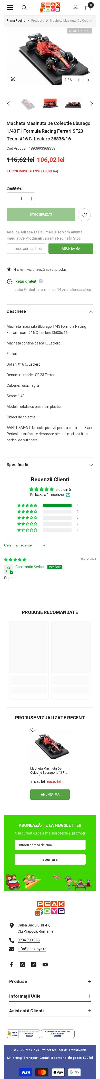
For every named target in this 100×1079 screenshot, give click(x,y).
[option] (50, 56)
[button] (78, 80)
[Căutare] (24, 8)
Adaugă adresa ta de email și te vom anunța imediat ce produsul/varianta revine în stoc (45, 235)
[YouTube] (45, 964)
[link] (29, 680)
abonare (50, 859)
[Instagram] (22, 964)
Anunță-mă (71, 248)
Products (37, 20)
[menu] (10, 7)
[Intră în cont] (75, 7)
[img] (15, 560)
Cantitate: (14, 188)
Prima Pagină (16, 20)
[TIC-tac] (33, 964)
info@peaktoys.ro (32, 949)
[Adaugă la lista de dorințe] (84, 214)
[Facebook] (11, 964)
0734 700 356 (29, 940)
